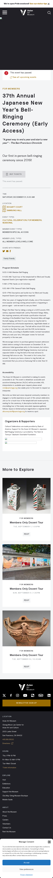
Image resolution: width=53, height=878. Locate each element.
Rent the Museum (9, 832)
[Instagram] (17, 695)
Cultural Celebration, (15, 220)
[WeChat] (32, 695)
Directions (6, 743)
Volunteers (6, 824)
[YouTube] (25, 695)
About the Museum (9, 812)
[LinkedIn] (49, 695)
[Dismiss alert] (49, 4)
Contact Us (6, 828)
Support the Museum (10, 792)
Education (6, 788)
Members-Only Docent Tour (26, 522)
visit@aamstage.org (9, 388)
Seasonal (7, 223)
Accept (26, 863)
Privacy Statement (26, 875)
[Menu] (4, 12)
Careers (5, 820)
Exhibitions (6, 784)
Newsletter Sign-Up (26, 703)
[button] (49, 842)
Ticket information (9, 768)
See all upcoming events (24, 77)
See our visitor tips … (39, 4)
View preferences (26, 869)
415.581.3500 (8, 739)
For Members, (35, 220)
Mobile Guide (7, 800)
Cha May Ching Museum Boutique (15, 796)
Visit (4, 780)
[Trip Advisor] (40, 695)
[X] (4, 695)
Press (4, 816)
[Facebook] (11, 695)
